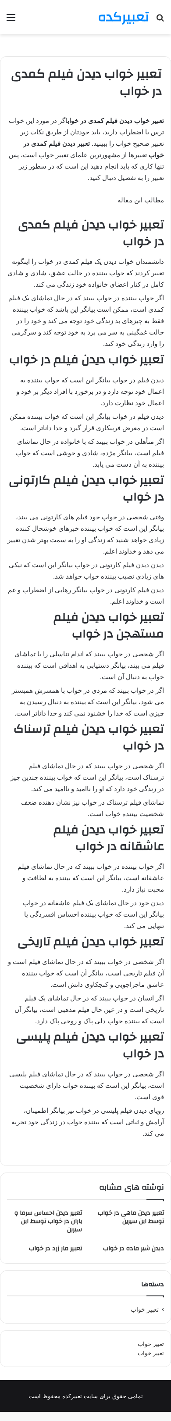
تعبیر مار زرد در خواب (55, 1248)
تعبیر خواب (151, 1343)
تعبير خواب (145, 1309)
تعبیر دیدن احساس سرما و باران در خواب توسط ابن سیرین (48, 1221)
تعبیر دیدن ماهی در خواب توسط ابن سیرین (131, 1217)
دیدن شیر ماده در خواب (133, 1248)
